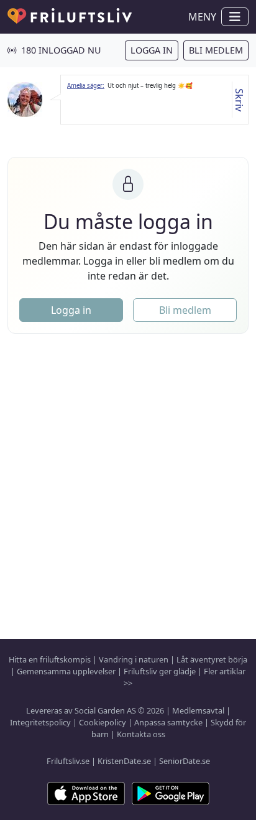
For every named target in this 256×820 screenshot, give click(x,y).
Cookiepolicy (102, 722)
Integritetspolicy (40, 722)
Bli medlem (216, 50)
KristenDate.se (124, 760)
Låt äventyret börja (211, 659)
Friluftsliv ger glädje (160, 671)
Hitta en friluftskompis (50, 659)
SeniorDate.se (184, 760)
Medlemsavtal (198, 710)
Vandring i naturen (133, 659)
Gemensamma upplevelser (66, 671)
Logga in (151, 50)
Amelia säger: (85, 86)
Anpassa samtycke (168, 722)
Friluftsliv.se (68, 760)
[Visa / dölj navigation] (235, 16)
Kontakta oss (141, 734)
